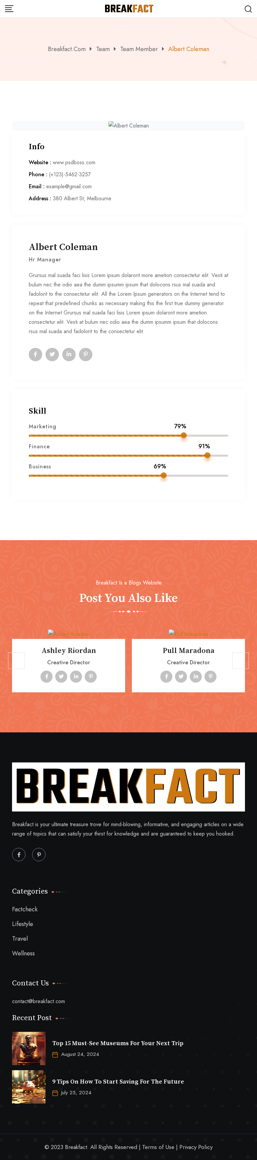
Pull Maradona (189, 650)
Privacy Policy (195, 1147)
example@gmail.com (69, 186)
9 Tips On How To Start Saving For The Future (118, 1082)
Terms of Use (158, 1147)
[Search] (248, 8)
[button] (16, 660)
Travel (20, 939)
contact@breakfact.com (38, 1001)
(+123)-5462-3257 (70, 174)
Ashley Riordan (68, 650)
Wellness (23, 953)
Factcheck (24, 909)
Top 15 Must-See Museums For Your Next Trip (117, 1043)
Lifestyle (22, 924)
